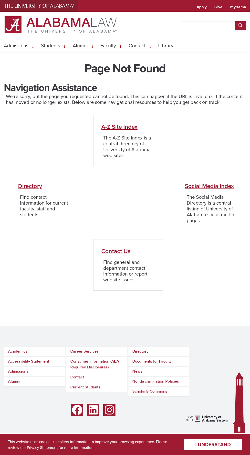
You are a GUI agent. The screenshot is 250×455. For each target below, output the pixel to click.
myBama (238, 7)
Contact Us (115, 251)
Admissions (16, 45)
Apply (202, 7)
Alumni (80, 45)
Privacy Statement (42, 447)
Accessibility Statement (28, 361)
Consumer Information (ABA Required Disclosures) (94, 364)
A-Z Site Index (119, 126)
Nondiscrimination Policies (155, 381)
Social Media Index (209, 186)
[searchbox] (208, 25)
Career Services (84, 351)
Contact (137, 45)
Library (165, 45)
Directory (30, 186)
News (137, 371)
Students (50, 45)
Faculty (108, 45)
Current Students (85, 387)
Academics (17, 351)
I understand (213, 444)
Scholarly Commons (149, 391)
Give (218, 7)
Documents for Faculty (152, 361)
